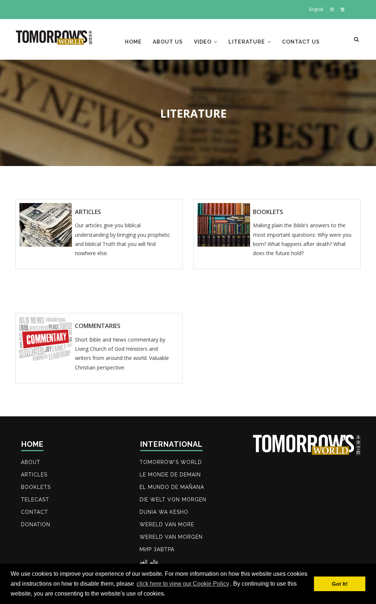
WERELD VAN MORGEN (171, 537)
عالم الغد (149, 562)
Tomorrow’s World (171, 462)
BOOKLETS (36, 487)
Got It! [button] (340, 584)
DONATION (35, 524)
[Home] (54, 37)
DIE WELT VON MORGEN (173, 499)
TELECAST (35, 499)
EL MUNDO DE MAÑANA (172, 487)
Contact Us (301, 42)
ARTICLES (34, 475)
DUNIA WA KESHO (164, 512)
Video (203, 42)
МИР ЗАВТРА (157, 549)
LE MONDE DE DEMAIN (170, 475)
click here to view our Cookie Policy (183, 584)
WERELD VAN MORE (167, 524)
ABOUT (30, 462)
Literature (247, 42)
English (316, 9)
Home (133, 42)
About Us (168, 42)
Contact (34, 512)
